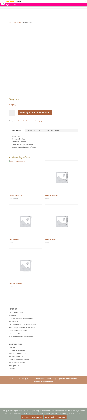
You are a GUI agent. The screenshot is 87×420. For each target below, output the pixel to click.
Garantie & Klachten (16, 356)
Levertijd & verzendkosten (19, 359)
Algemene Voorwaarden (67, 378)
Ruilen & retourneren (17, 362)
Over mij (12, 347)
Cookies (12, 368)
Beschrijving (16, 130)
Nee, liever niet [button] (37, 417)
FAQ (54, 378)
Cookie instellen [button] (50, 417)
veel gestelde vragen (17, 350)
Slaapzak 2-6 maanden (26, 121)
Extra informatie (52, 130)
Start (10, 22)
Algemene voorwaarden (18, 353)
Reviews (49, 381)
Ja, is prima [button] (25, 417)
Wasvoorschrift (34, 130)
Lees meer (61, 417)
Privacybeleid (14, 365)
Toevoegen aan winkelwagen (35, 112)
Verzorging (17, 22)
